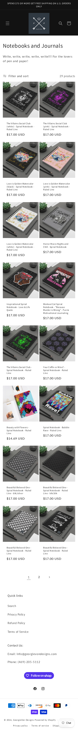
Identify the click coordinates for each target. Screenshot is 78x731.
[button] (7, 23)
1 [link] (29, 577)
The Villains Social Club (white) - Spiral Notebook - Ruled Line (20, 126)
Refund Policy (16, 623)
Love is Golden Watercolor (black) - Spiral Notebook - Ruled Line (20, 186)
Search (12, 606)
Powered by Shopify (45, 719)
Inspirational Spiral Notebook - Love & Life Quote (18, 307)
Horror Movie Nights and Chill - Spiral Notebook (56, 245)
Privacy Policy (16, 614)
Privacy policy (20, 725)
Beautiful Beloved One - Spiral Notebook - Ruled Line (19, 550)
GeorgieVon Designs (23, 719)
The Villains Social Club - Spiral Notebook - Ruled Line (19, 370)
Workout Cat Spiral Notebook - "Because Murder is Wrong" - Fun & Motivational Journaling (56, 308)
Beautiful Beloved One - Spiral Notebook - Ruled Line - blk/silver (19, 490)
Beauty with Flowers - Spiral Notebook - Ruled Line (19, 430)
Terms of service (40, 725)
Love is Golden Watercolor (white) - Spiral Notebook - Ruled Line (20, 246)
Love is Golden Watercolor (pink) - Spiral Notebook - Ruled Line (56, 186)
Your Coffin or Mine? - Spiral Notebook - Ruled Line (55, 370)
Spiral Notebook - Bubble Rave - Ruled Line (56, 429)
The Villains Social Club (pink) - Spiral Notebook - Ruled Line (56, 126)
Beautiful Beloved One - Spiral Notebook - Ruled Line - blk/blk (55, 490)
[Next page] (49, 577)
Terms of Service (18, 631)
